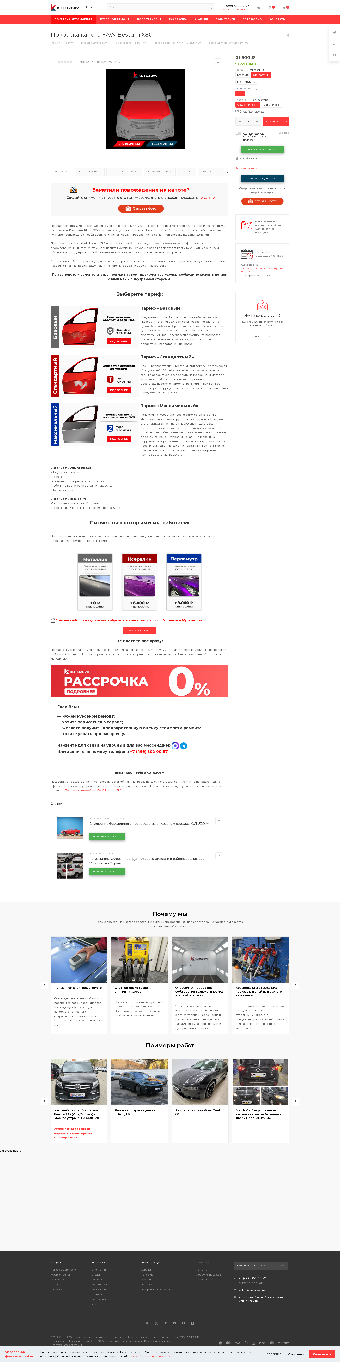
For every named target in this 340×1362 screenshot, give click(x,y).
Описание (61, 172)
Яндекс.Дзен (183, 1323)
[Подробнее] (218, 820)
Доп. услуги (57, 1289)
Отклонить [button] (296, 1354)
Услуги (56, 1262)
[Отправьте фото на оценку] (141, 208)
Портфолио (98, 1299)
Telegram (165, 1323)
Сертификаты (99, 1284)
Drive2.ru (156, 1323)
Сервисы (146, 1269)
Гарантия (146, 1279)
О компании (98, 1269)
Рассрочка (57, 1279)
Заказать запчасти (139, 630)
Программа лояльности (155, 1289)
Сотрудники (98, 1289)
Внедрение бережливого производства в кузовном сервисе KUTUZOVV (149, 824)
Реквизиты (147, 1274)
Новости (96, 1279)
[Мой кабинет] (258, 8)
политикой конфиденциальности (149, 1356)
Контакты (201, 1269)
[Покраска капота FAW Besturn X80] (145, 109)
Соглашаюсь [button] (322, 1354)
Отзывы (187, 172)
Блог (94, 1304)
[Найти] (210, 7)
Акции (54, 1284)
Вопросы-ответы (206, 1279)
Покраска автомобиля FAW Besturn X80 (93, 790)
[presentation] (44, 985)
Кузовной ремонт (61, 1274)
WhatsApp (174, 1323)
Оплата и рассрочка (124, 172)
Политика (147, 1284)
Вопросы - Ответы (214, 172)
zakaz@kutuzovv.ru (252, 1290)
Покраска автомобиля (64, 1269)
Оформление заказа (208, 1274)
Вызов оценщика (159, 172)
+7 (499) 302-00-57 (234, 6)
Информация (151, 1262)
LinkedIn (192, 1323)
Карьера (96, 1294)
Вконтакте (147, 1323)
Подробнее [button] (273, 1354)
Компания (99, 1262)
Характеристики (89, 172)
